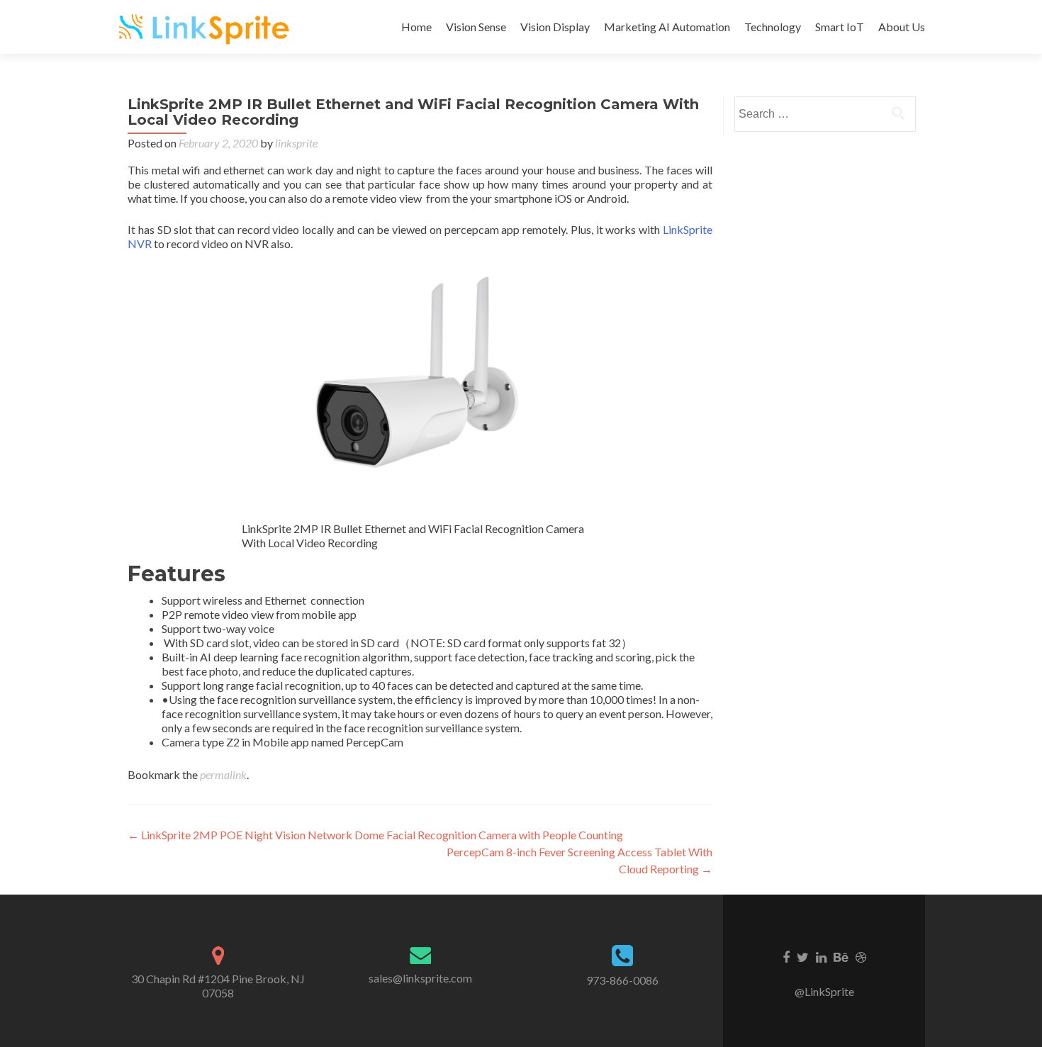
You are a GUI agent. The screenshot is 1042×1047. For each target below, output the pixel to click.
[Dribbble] (861, 956)
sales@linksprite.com (420, 978)
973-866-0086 (622, 980)
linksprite (296, 143)
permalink (223, 774)
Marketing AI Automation (667, 26)
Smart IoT (839, 26)
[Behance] (841, 956)
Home (416, 26)
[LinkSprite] (205, 27)
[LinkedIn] (821, 956)
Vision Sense (476, 26)
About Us (901, 26)
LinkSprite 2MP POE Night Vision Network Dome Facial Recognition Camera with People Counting (375, 834)
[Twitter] (803, 956)
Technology (772, 26)
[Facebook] (786, 956)
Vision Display (555, 26)
